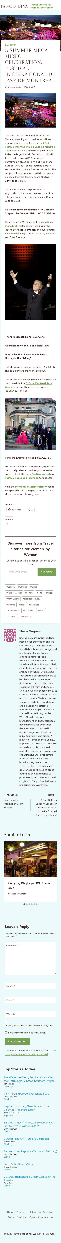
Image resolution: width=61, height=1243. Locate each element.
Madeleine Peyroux (32, 599)
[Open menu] (58, 5)
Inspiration (8, 1115)
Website (10, 1014)
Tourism (10, 616)
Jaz (28, 474)
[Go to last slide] (8, 871)
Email (10, 999)
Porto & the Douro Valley (18, 1164)
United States (25, 616)
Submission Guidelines (41, 1212)
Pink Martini (12, 233)
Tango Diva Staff (18, 894)
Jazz (49, 593)
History (29, 593)
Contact (21, 1212)
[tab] (24, 904)
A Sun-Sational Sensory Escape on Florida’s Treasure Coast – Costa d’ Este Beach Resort (46, 805)
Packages (34, 605)
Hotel (40, 593)
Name (10, 985)
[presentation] (30, 859)
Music (22, 605)
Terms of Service (17, 1217)
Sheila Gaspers (14, 87)
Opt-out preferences (41, 1217)
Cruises (7, 1169)
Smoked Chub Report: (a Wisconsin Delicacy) (30, 1151)
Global (33, 587)
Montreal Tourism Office (30, 486)
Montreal (10, 605)
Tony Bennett (47, 233)
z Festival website (41, 474)
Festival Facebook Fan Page (21, 477)
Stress (41, 610)
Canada (10, 587)
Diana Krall (11, 225)
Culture (7, 1131)
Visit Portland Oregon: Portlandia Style (26, 1093)
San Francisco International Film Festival (13, 801)
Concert (22, 587)
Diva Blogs (11, 45)
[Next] (52, 871)
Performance (12, 610)
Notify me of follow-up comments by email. (30, 1025)
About (10, 1212)
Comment (13, 945)
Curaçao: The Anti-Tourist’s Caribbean (26, 1138)
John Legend (12, 599)
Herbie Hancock (14, 593)
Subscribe (46, 571)
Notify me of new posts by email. (27, 1032)
